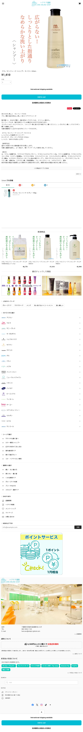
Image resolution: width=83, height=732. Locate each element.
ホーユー (9, 404)
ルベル (9, 421)
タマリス (9, 350)
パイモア (9, 388)
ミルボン (9, 415)
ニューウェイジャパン (14, 377)
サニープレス (11, 328)
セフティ (9, 345)
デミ (8, 355)
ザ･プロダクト (11, 334)
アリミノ (9, 317)
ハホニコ (9, 383)
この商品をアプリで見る (41, 168)
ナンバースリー (12, 372)
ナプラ (9, 366)
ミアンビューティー (13, 410)
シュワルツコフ (12, 339)
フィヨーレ (10, 399)
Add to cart (42, 97)
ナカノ (9, 361)
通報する (78, 174)
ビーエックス (11, 394)
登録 (78, 527)
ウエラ (9, 323)
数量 (3, 79)
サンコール (10, 426)
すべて (8, 185)
